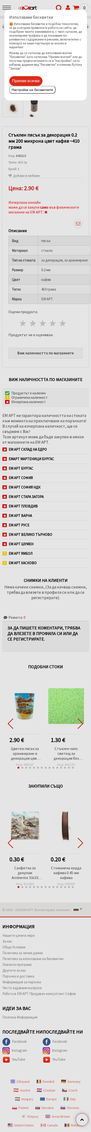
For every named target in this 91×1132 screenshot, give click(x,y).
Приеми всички (26, 81)
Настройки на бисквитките (32, 90)
